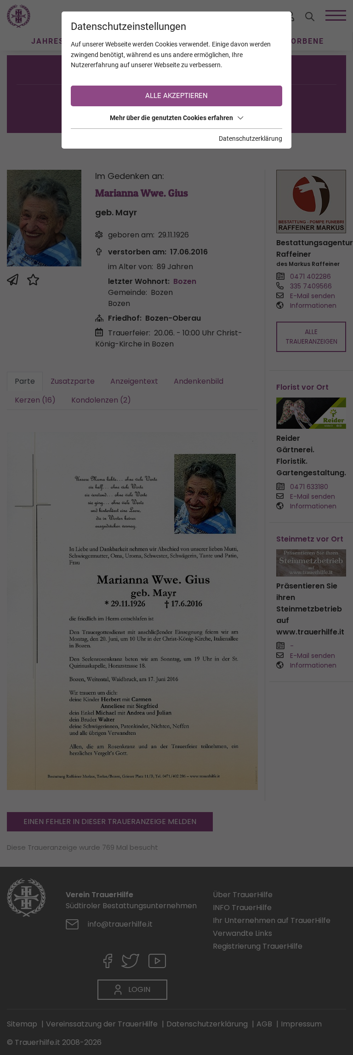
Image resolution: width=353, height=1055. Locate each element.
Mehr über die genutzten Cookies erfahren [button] (171, 117)
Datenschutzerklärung (250, 138)
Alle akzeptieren (176, 96)
